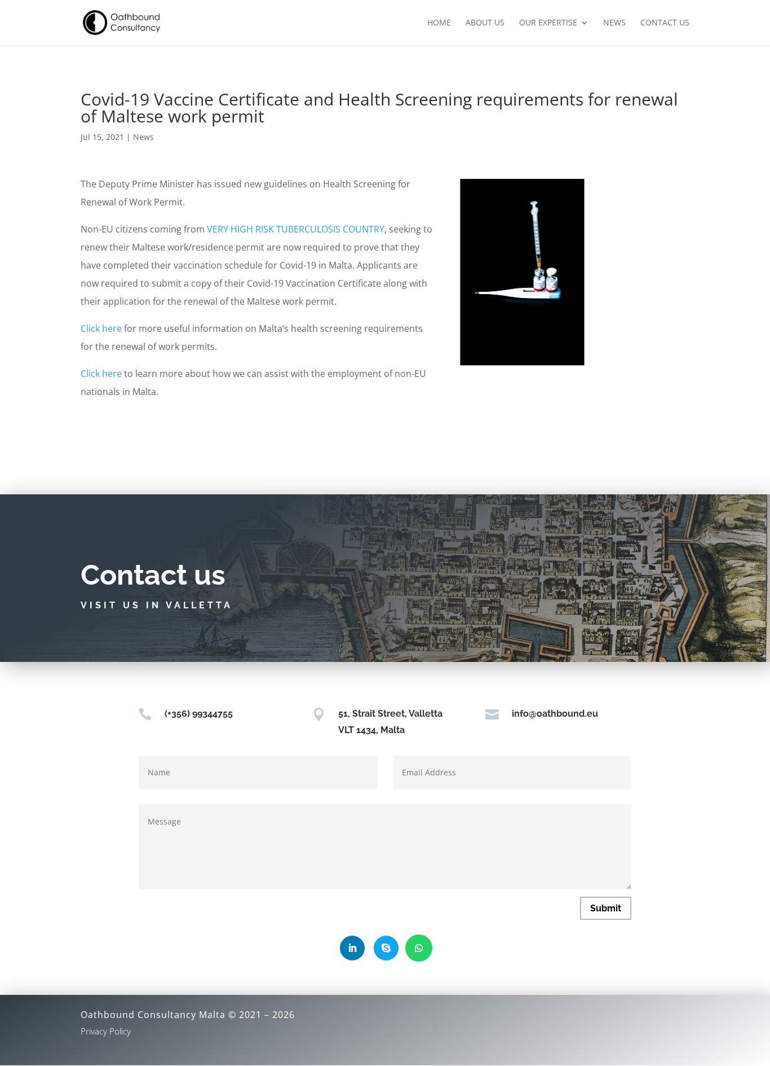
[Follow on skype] (386, 948)
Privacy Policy (106, 1031)
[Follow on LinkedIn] (352, 948)
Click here (101, 328)
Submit (605, 908)
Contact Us (664, 23)
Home (439, 23)
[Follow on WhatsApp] (418, 948)
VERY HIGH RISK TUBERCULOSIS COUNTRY (295, 229)
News (614, 23)
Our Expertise (548, 23)
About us (485, 23)
